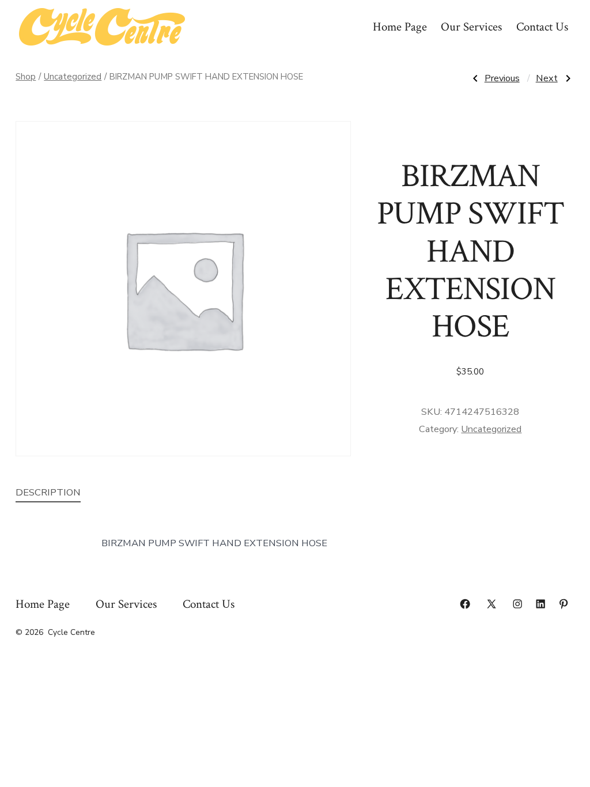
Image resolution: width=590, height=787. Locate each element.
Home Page (400, 27)
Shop (26, 76)
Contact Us (542, 27)
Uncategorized (72, 76)
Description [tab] (48, 492)
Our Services (471, 27)
